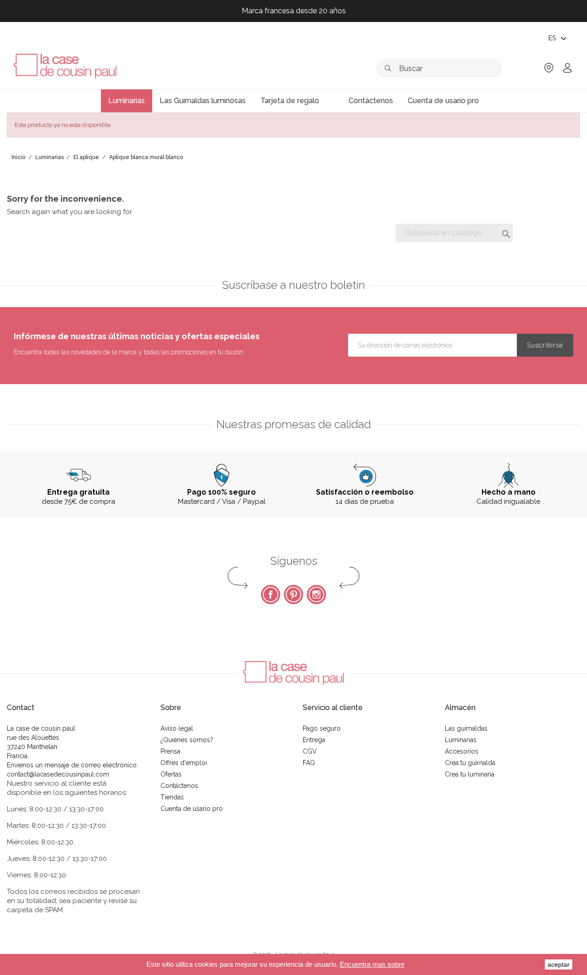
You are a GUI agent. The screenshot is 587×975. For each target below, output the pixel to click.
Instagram (316, 594)
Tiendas (172, 797)
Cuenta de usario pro (192, 808)
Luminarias (460, 740)
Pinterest (293, 594)
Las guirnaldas (466, 728)
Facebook (270, 594)
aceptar (559, 964)
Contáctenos (179, 785)
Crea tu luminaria (469, 774)
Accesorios (461, 751)
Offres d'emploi (184, 762)
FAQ (309, 762)
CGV (310, 751)
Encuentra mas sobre (372, 964)
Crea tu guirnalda (470, 762)
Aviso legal (177, 728)
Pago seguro (322, 728)
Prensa (170, 751)
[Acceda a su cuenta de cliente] (567, 70)
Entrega (314, 740)
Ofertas (171, 774)
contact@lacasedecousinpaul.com (58, 774)
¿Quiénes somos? (187, 740)
